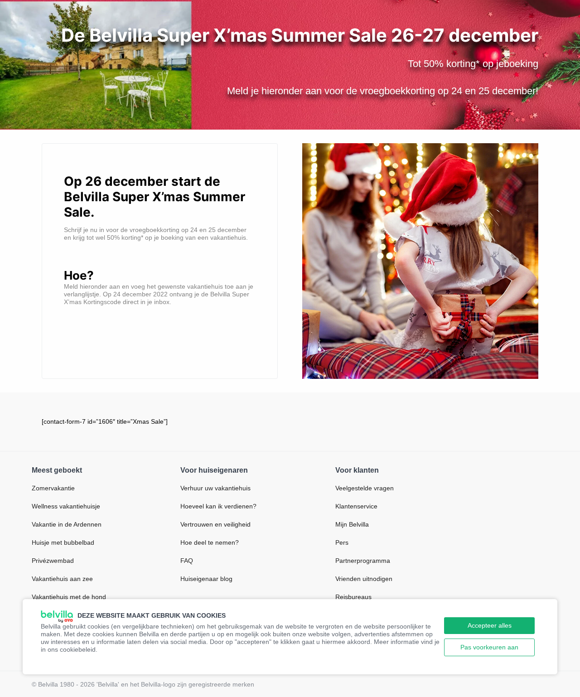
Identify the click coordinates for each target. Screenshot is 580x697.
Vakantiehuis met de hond (69, 596)
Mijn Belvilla (352, 524)
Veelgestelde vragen (364, 488)
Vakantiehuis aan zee (62, 578)
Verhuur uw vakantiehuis (215, 488)
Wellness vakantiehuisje (66, 506)
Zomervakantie (53, 488)
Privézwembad (53, 560)
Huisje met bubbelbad (63, 542)
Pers (341, 542)
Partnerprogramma (362, 560)
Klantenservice (356, 506)
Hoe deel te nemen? (209, 542)
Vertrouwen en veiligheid (215, 524)
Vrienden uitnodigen (363, 578)
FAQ (186, 560)
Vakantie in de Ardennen (67, 524)
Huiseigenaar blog (206, 578)
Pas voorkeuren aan (489, 647)
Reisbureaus (353, 596)
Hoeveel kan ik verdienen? (218, 506)
